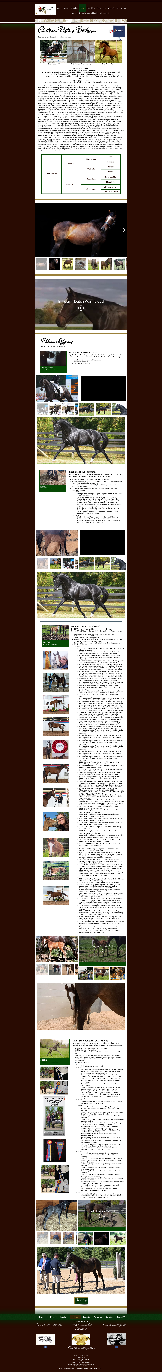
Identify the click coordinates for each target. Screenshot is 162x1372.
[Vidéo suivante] (122, 949)
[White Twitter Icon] (82, 1321)
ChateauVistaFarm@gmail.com (81, 1362)
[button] (74, 8)
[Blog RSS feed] (36, 13)
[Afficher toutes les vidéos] (102, 964)
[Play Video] (81, 308)
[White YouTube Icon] (79, 1321)
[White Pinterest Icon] (85, 1321)
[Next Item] (124, 230)
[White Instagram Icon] (77, 1321)
